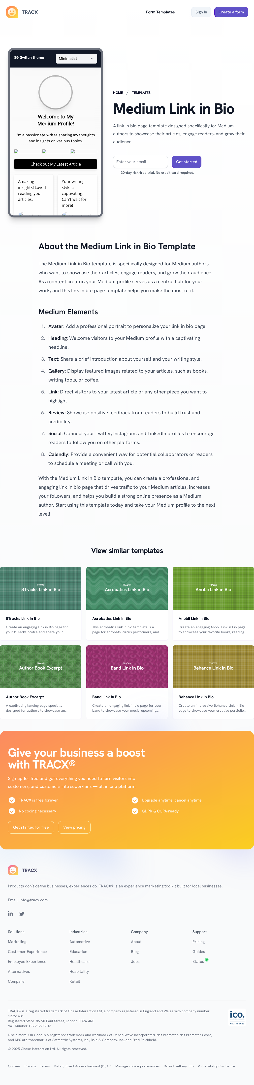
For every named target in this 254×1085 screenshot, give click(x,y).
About (136, 941)
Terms (45, 1066)
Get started (186, 161)
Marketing (17, 941)
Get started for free (31, 827)
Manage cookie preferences (137, 1066)
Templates (141, 92)
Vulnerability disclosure (216, 1066)
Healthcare (79, 961)
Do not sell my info (179, 1066)
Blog (135, 951)
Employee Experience (27, 961)
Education (78, 951)
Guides (198, 951)
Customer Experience (27, 951)
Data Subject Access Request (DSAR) (82, 1066)
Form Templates (160, 12)
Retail (74, 981)
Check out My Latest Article (56, 164)
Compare (16, 981)
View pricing (74, 827)
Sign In (201, 12)
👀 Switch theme (29, 57)
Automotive (79, 941)
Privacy (30, 1066)
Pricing (198, 941)
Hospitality (79, 971)
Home (118, 92)
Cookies (14, 1066)
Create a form (231, 12)
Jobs (135, 961)
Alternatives (19, 971)
